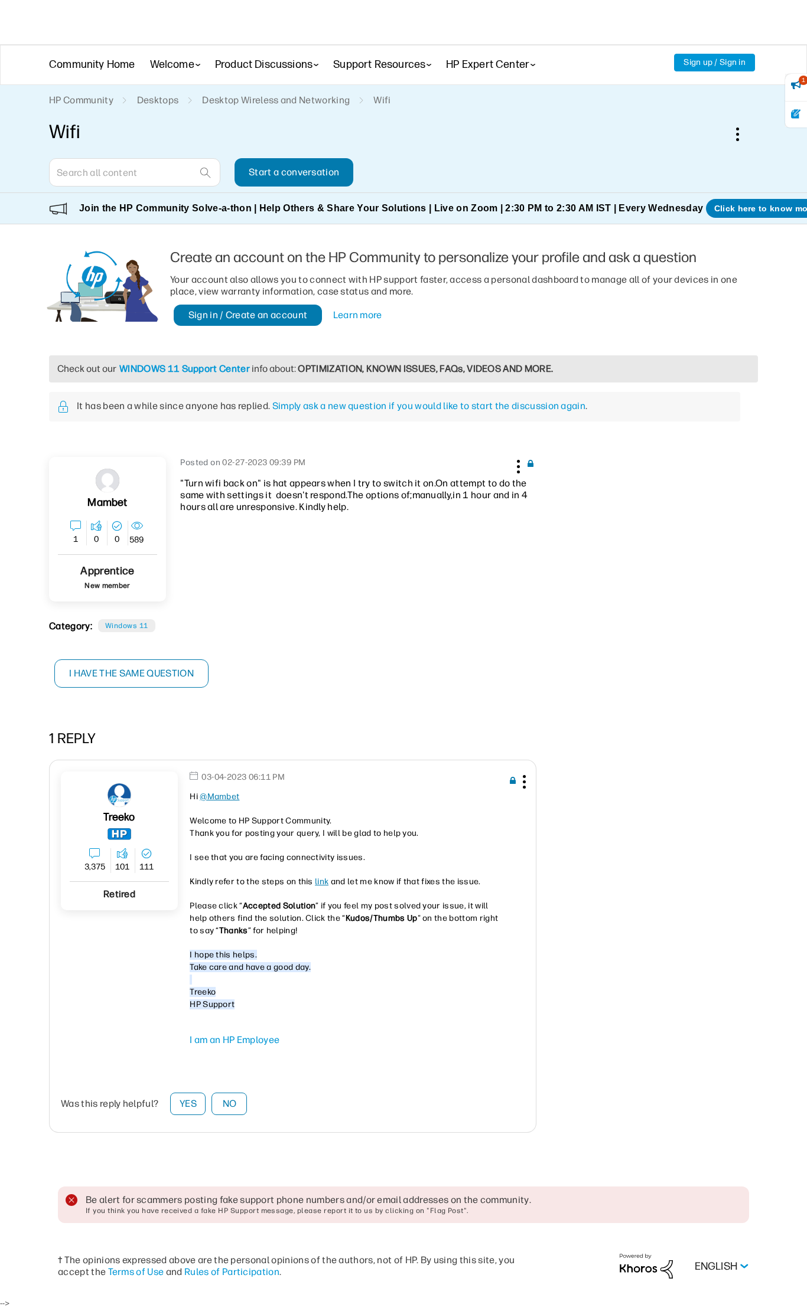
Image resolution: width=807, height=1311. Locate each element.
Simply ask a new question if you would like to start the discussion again (428, 405)
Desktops (158, 100)
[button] (517, 464)
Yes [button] (188, 1103)
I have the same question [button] (131, 673)
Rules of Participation (231, 1271)
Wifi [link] (382, 100)
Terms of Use (136, 1271)
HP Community (81, 100)
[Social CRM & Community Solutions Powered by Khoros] (646, 1266)
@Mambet (219, 797)
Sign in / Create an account (248, 315)
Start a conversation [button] (294, 172)
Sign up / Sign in (715, 62)
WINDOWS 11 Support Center (184, 368)
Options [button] (744, 134)
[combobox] (134, 172)
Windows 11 (126, 626)
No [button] (230, 1103)
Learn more (357, 315)
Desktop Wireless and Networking (276, 100)
